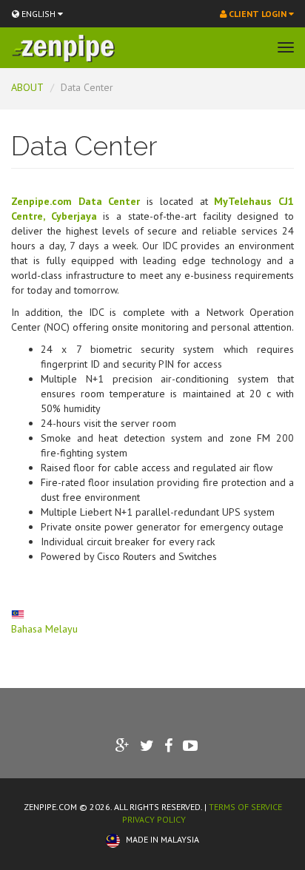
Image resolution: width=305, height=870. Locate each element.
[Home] (63, 48)
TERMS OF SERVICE (245, 806)
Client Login (258, 13)
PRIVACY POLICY (154, 819)
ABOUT (27, 87)
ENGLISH (38, 13)
